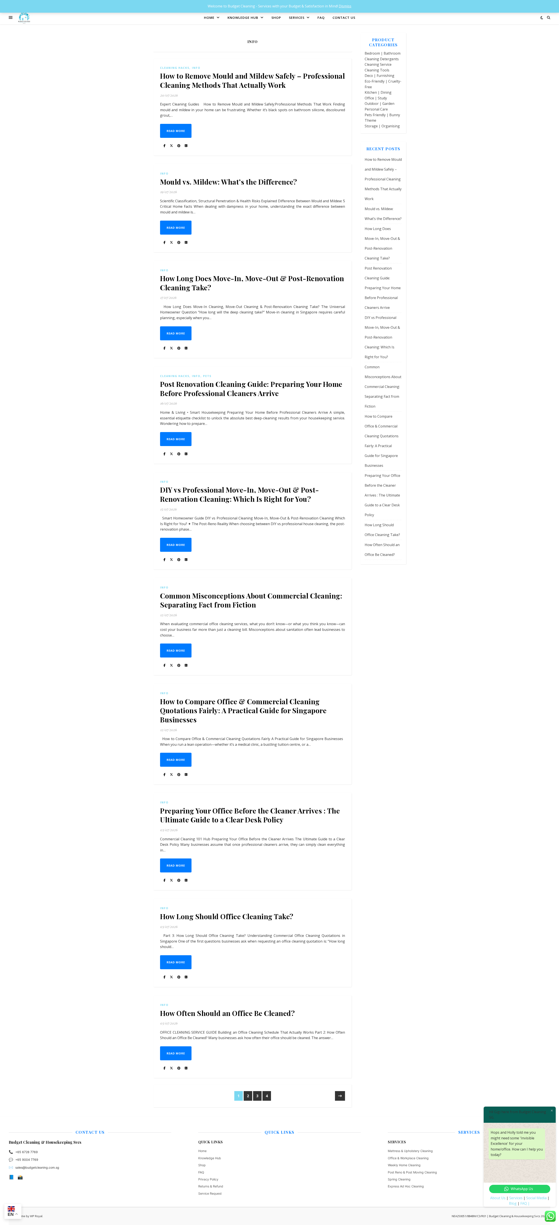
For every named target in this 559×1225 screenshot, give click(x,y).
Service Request (210, 1193)
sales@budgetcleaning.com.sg (37, 1167)
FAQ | (525, 1203)
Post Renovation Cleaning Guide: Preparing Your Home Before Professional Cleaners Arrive (251, 388)
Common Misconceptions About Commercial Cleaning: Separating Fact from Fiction (251, 600)
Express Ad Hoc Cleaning (406, 1186)
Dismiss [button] (345, 6)
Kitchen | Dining (378, 92)
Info (196, 68)
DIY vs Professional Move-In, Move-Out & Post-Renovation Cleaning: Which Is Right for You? (239, 494)
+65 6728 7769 (26, 1152)
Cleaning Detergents (382, 59)
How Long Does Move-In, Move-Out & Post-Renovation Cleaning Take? (252, 282)
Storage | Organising (382, 126)
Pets (207, 376)
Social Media (536, 1198)
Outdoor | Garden (379, 103)
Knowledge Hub (243, 17)
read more (176, 131)
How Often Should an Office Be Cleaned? (227, 1013)
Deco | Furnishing (379, 75)
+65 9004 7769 (26, 1159)
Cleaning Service (378, 64)
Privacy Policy (208, 1179)
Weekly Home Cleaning (404, 1165)
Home (209, 17)
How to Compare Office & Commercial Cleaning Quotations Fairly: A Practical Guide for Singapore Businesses (243, 710)
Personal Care (376, 109)
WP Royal (36, 1216)
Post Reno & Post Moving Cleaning (412, 1172)
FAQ (321, 17)
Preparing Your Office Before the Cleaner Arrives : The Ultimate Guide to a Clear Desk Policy (250, 815)
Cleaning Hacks (174, 68)
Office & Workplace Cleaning (408, 1158)
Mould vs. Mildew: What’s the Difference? (228, 181)
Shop (276, 17)
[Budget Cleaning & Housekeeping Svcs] (24, 17)
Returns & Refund (210, 1186)
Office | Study (376, 98)
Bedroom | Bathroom (382, 53)
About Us (498, 1198)
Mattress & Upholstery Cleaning (410, 1151)
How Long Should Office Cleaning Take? (226, 916)
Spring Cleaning (399, 1179)
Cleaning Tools (377, 70)
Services (296, 17)
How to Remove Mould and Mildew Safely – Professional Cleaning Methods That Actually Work (252, 80)
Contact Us (344, 17)
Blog (513, 1203)
